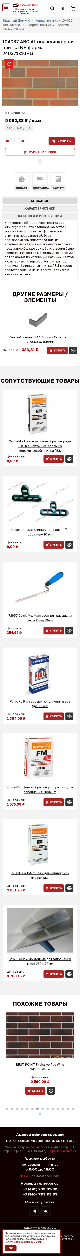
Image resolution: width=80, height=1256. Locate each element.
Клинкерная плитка (43, 20)
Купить (64, 141)
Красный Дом (13, 20)
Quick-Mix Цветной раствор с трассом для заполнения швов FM (40, 789)
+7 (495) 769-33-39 (40, 1189)
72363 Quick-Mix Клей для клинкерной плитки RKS (40, 875)
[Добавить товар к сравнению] (40, 161)
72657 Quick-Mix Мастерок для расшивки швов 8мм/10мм (40, 618)
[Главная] (25, 4)
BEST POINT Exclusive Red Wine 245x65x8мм (40, 1067)
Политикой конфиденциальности (23, 1241)
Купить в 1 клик (42, 152)
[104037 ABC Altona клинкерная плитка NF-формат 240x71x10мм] (40, 83)
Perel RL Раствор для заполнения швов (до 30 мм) (40, 703)
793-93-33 (40, 1194)
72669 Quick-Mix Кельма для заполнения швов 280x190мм (40, 961)
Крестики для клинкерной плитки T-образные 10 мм (40, 532)
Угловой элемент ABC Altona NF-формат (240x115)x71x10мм (39, 339)
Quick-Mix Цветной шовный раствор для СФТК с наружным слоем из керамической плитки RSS (40, 446)
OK (11, 1248)
